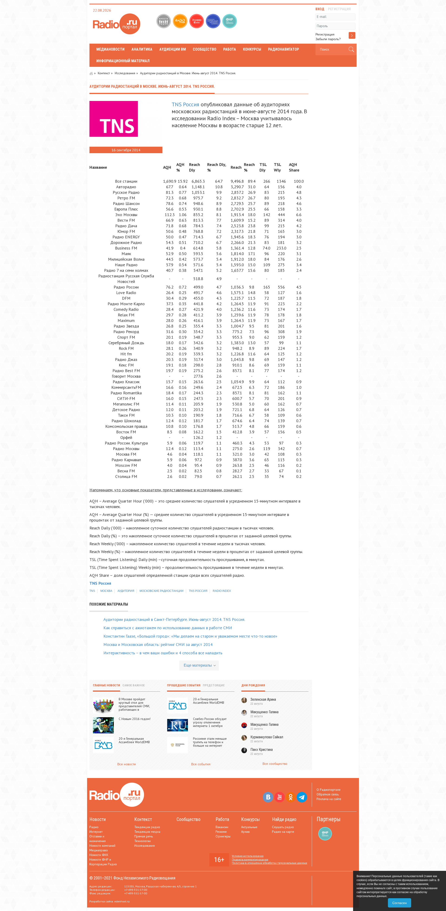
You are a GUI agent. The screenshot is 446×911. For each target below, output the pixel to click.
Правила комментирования (250, 859)
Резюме (221, 832)
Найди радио (284, 819)
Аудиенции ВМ (172, 49)
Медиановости (110, 49)
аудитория (126, 591)
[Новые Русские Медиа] (213, 21)
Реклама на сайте (329, 799)
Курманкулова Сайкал (266, 737)
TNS (92, 591)
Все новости (126, 764)
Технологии (142, 841)
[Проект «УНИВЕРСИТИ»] (197, 21)
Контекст (104, 73)
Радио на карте (283, 832)
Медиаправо (98, 850)
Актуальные (249, 827)
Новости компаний (102, 845)
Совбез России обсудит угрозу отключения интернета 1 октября (209, 722)
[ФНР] (230, 21)
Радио (93, 827)
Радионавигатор (283, 49)
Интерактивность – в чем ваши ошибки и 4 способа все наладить (162, 652)
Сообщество (204, 49)
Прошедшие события (183, 685)
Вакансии (222, 827)
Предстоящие (214, 685)
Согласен (399, 903)
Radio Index (222, 591)
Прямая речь (143, 836)
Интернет (96, 832)
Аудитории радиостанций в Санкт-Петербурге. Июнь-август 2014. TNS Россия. (174, 619)
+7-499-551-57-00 (135, 890)
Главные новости (106, 685)
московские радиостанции (162, 591)
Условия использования (247, 856)
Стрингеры (223, 836)
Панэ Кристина (261, 749)
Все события (200, 764)
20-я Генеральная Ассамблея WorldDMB (134, 740)
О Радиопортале (329, 790)
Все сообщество (274, 763)
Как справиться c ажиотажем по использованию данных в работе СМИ (167, 627)
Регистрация (324, 34)
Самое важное (133, 685)
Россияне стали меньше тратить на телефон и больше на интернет (210, 742)
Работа (229, 49)
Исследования (125, 73)
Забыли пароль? (328, 39)
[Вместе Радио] (164, 21)
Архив (245, 832)
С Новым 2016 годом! (135, 719)
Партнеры (329, 819)
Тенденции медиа (147, 832)
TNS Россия (185, 104)
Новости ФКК (98, 855)
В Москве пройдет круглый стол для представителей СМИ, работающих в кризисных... (134, 706)
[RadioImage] (180, 21)
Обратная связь (328, 794)
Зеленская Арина (263, 699)
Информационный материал (123, 61)
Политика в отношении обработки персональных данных (269, 863)
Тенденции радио (147, 827)
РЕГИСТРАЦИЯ (339, 9)
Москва (106, 591)
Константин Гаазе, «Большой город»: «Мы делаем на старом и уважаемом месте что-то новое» (190, 636)
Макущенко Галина (264, 712)
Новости (97, 819)
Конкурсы (252, 49)
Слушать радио (283, 827)
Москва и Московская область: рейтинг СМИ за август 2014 (158, 644)
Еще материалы (198, 665)
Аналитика (141, 49)
